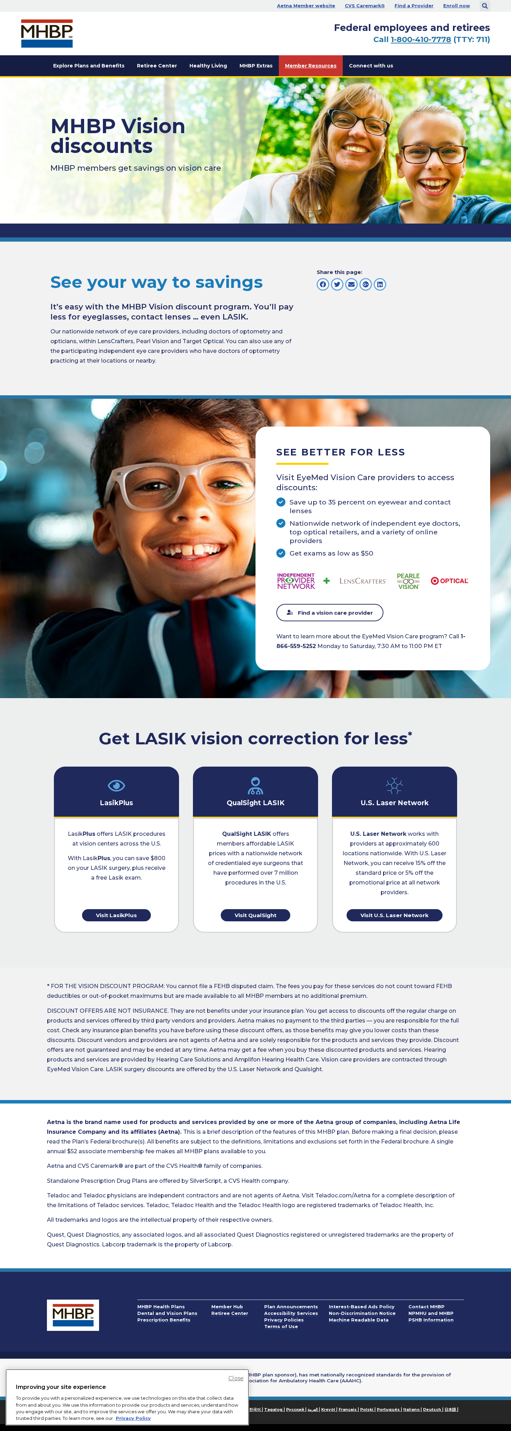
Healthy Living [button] (208, 66)
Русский (295, 1409)
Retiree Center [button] (157, 66)
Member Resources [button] (310, 66)
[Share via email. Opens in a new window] (351, 284)
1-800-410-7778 (421, 39)
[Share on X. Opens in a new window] (337, 284)
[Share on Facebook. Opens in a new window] (323, 284)
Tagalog (274, 1409)
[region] (127, 1397)
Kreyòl (328, 1409)
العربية (313, 1409)
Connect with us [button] (371, 66)
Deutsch (432, 1409)
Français (348, 1409)
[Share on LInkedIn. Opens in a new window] (380, 284)
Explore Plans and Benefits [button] (88, 66)
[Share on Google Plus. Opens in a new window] (365, 284)
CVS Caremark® (365, 5)
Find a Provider (414, 5)
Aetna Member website (306, 5)
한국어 (255, 1409)
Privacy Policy (133, 1418)
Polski (367, 1409)
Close (236, 1378)
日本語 (451, 1409)
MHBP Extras (256, 66)
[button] (485, 6)
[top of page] (487, 1410)
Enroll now (456, 5)
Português (389, 1409)
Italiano (412, 1409)
